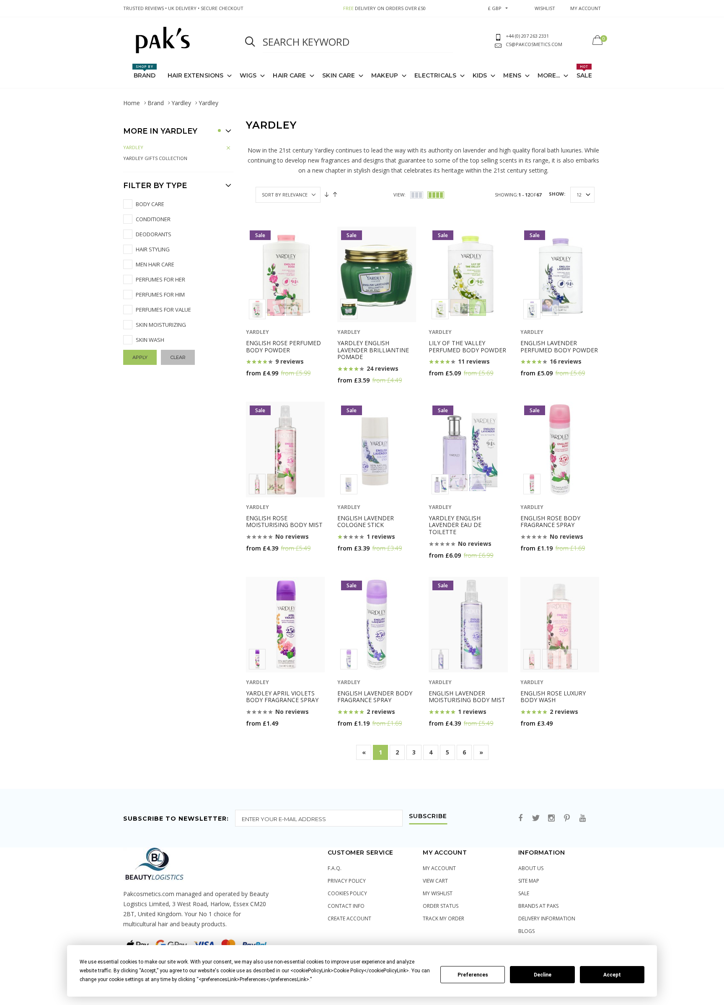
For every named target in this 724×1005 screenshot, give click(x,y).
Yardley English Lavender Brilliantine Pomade (373, 350)
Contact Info (346, 905)
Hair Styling (153, 249)
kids (480, 75)
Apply (139, 357)
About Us (530, 868)
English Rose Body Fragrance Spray (550, 521)
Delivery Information (546, 918)
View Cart (435, 880)
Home (131, 103)
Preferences (473, 975)
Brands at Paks (538, 905)
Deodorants (153, 234)
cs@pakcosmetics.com (534, 44)
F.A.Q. (334, 868)
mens (512, 75)
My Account (439, 868)
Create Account (349, 918)
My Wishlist (437, 893)
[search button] (250, 41)
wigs (248, 75)
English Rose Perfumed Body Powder (283, 346)
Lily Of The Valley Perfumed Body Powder (467, 346)
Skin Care (338, 75)
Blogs (526, 931)
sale (523, 893)
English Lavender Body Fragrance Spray (374, 696)
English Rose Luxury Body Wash (553, 696)
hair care (289, 75)
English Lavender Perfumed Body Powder (559, 346)
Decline (542, 975)
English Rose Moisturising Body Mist (284, 521)
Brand (145, 71)
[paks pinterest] (567, 818)
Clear (178, 357)
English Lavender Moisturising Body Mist (467, 696)
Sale (584, 71)
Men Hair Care (155, 264)
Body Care (150, 204)
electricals (435, 75)
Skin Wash (150, 340)
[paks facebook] (520, 818)
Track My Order (443, 918)
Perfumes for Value (163, 309)
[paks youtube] (582, 818)
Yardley (181, 103)
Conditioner (153, 219)
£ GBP (495, 8)
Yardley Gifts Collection (155, 158)
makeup (384, 75)
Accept (612, 975)
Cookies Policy (347, 893)
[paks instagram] (551, 818)
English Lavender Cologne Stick (365, 521)
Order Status (440, 905)
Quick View (268, 389)
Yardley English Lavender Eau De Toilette (455, 525)
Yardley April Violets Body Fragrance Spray (282, 696)
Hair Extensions (196, 75)
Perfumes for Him (160, 294)
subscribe (428, 816)
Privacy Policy (347, 880)
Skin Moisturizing (161, 324)
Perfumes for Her (160, 279)
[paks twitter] (536, 818)
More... (549, 75)
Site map (528, 880)
